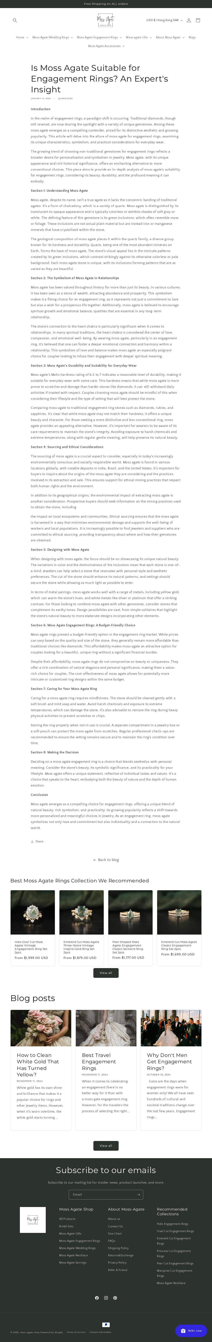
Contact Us (115, 1226)
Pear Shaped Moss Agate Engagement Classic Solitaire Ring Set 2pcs (127, 947)
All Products (67, 1219)
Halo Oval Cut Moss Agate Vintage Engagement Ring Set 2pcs (31, 947)
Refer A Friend (117, 1270)
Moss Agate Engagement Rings (79, 1241)
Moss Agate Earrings (72, 1262)
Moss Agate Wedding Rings (77, 1248)
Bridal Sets (66, 1226)
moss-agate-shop (30, 1332)
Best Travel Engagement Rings (99, 1061)
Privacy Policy (117, 1262)
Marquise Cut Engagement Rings (174, 1273)
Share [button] (39, 841)
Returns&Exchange (121, 1255)
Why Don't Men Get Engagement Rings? (169, 1061)
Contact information (100, 1332)
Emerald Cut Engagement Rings (174, 1241)
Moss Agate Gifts (70, 1233)
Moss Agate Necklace (73, 1255)
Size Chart (115, 1233)
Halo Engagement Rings (173, 1224)
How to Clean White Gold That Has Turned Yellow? (38, 1065)
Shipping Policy (118, 1248)
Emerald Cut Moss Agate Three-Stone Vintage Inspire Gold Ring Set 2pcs (81, 947)
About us (114, 1219)
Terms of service (76, 1332)
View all (106, 973)
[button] (14, 20)
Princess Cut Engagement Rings (174, 1253)
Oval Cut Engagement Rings (175, 1231)
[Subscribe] (138, 1195)
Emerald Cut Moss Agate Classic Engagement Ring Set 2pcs (179, 945)
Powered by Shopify (51, 1332)
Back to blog (108, 860)
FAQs (111, 1241)
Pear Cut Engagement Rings (175, 1263)
